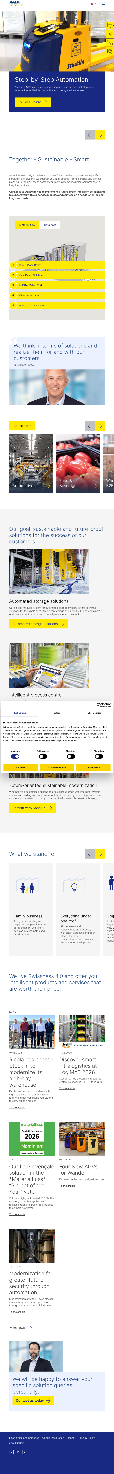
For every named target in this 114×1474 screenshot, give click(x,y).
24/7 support (16, 1442)
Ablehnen (20, 767)
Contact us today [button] (30, 1401)
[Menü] (103, 3)
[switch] (43, 756)
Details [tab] (57, 713)
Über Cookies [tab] (94, 713)
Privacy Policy (87, 1437)
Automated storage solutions (35, 624)
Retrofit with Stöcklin (29, 808)
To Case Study (29, 102)
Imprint (71, 1437)
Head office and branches (24, 1437)
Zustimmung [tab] (20, 713)
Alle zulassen (93, 767)
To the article (17, 1107)
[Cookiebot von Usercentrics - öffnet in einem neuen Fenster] (98, 705)
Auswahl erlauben (57, 767)
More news (17, 1328)
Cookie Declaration (53, 1437)
